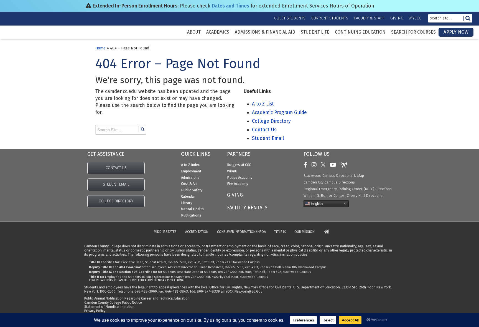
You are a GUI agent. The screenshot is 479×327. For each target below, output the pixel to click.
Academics (217, 32)
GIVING (235, 195)
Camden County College (22, 36)
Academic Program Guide (279, 112)
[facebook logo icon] (307, 165)
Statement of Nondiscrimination (109, 307)
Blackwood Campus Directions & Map (334, 175)
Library (186, 203)
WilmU (232, 171)
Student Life (315, 32)
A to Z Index (190, 165)
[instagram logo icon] (315, 165)
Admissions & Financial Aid (265, 32)
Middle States (165, 232)
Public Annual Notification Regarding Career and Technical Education (137, 298)
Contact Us (264, 130)
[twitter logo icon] (324, 165)
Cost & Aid (189, 184)
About (194, 32)
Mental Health (192, 209)
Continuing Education (360, 32)
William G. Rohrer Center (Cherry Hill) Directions (343, 195)
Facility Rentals (247, 208)
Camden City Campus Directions (329, 182)
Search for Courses (413, 32)
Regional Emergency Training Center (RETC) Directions (348, 189)
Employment (191, 171)
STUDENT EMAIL (116, 184)
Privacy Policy (94, 311)
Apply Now (456, 32)
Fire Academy (237, 184)
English (316, 204)
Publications (191, 215)
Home (100, 48)
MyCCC (415, 18)
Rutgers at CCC (239, 165)
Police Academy (239, 177)
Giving (396, 18)
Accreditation (196, 232)
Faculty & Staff (369, 18)
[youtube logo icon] (334, 165)
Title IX (280, 232)
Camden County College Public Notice (113, 302)
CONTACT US (116, 167)
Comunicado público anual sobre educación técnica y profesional (137, 280)
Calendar (188, 196)
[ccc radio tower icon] (345, 165)
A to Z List (263, 104)
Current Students (329, 18)
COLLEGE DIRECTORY (116, 201)
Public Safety (191, 190)
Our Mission (304, 232)
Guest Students (289, 18)
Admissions (190, 177)
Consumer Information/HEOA (241, 232)
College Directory (271, 121)
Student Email (268, 138)
